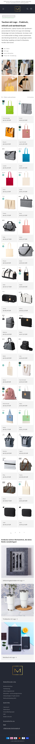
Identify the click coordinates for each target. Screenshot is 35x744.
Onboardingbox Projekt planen (11, 696)
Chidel (20, 189)
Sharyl (4, 498)
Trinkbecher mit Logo (9, 619)
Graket (20, 237)
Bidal (20, 498)
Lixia (20, 356)
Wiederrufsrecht (7, 716)
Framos (4, 213)
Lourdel (4, 165)
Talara (20, 403)
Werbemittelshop (7, 686)
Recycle (4, 142)
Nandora (5, 451)
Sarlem (20, 308)
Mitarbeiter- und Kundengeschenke (12, 693)
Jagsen (21, 451)
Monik (4, 356)
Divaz (20, 213)
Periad (20, 118)
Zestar (20, 261)
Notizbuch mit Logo (9, 657)
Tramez (21, 475)
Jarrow (4, 308)
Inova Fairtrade (6, 118)
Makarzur (5, 332)
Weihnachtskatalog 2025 (9, 698)
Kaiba (4, 189)
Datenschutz (6, 709)
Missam (4, 261)
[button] (3, 9)
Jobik (4, 522)
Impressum (6, 707)
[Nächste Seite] (24, 532)
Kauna (4, 427)
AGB (4, 714)
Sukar (4, 284)
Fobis (20, 522)
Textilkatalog (6, 688)
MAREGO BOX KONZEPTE (19, 741)
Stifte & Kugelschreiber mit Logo (13, 580)
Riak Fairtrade (6, 403)
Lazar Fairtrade (22, 142)
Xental (20, 165)
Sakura (4, 379)
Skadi (20, 427)
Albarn (20, 332)
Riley (4, 475)
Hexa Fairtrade (22, 379)
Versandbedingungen (8, 712)
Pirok (4, 237)
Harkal (20, 284)
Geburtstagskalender (8, 691)
